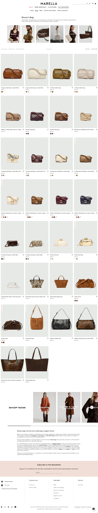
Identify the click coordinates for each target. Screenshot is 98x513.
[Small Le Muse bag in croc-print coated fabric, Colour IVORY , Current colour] (2, 217)
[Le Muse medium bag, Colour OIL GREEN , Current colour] (52, 91)
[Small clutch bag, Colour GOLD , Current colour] (76, 259)
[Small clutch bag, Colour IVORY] (75, 259)
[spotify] (8, 507)
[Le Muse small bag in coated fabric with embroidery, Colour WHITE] (26, 175)
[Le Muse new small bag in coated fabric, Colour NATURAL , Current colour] (50, 175)
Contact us (32, 484)
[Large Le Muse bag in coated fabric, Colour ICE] (3, 91)
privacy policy (44, 506)
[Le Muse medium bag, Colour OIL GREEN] (77, 91)
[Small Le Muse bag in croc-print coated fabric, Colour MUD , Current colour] (28, 217)
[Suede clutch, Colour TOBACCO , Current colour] (75, 300)
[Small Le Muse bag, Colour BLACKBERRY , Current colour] (28, 133)
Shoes (32, 10)
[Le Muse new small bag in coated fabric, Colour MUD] (52, 175)
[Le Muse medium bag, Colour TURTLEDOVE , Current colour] (75, 91)
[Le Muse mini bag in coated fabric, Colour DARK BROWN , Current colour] (2, 259)
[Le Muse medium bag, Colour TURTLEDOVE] (50, 91)
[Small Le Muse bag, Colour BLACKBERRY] (52, 133)
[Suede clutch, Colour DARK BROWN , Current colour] (3, 342)
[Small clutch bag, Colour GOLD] (52, 259)
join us (53, 508)
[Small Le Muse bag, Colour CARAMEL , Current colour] (50, 133)
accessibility (58, 508)
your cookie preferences (62, 506)
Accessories (12, 49)
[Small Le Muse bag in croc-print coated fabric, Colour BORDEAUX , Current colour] (54, 217)
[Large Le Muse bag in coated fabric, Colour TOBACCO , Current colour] (2, 91)
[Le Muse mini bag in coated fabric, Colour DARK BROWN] (26, 259)
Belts (41, 10)
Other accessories (62, 10)
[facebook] (5, 507)
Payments (56, 492)
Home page (4, 49)
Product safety (33, 487)
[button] (94, 49)
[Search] (87, 3)
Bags (36, 10)
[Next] (92, 407)
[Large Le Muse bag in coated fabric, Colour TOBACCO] (26, 91)
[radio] (13, 34)
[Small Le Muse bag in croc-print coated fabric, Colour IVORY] (26, 217)
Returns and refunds (59, 490)
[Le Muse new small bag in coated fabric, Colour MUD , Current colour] (76, 175)
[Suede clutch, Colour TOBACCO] (2, 342)
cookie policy (52, 506)
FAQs (55, 484)
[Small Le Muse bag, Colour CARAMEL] (26, 133)
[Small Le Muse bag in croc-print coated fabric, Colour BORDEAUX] (5, 217)
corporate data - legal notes (44, 508)
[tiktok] (12, 507)
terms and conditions (35, 506)
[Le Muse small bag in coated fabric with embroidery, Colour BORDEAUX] (3, 175)
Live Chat (80, 484)
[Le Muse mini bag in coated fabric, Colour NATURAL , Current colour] (28, 259)
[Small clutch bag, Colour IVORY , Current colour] (50, 259)
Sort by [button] (87, 49)
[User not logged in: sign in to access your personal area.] (90, 3)
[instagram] (1, 507)
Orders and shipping (59, 487)
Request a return (58, 495)
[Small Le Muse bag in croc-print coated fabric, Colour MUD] (3, 217)
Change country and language (9, 488)
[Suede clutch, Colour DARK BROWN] (77, 300)
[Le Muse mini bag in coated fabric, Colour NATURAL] (3, 259)
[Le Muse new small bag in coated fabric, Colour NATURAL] (75, 175)
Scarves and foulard (50, 10)
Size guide (56, 498)
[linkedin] (15, 507)
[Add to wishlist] (23, 88)
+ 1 (7, 217)
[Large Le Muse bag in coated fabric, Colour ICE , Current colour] (28, 91)
